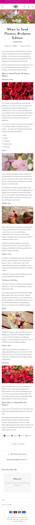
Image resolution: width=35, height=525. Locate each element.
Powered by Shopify (17, 521)
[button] (24, 6)
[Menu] (3, 6)
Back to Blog (18, 444)
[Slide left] (3, 2)
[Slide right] (31, 2)
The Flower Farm (14, 519)
